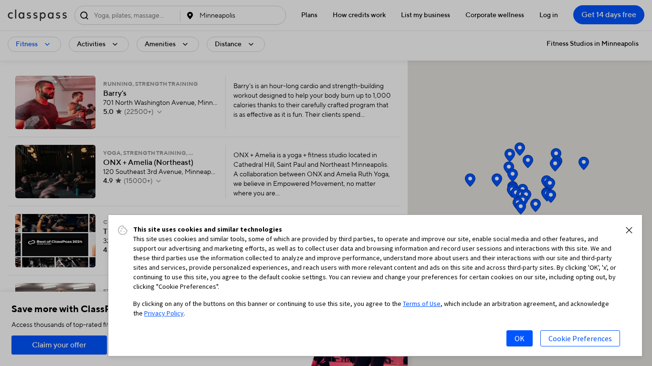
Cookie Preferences (580, 338)
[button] (629, 230)
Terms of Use (422, 303)
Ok (520, 338)
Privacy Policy (164, 313)
